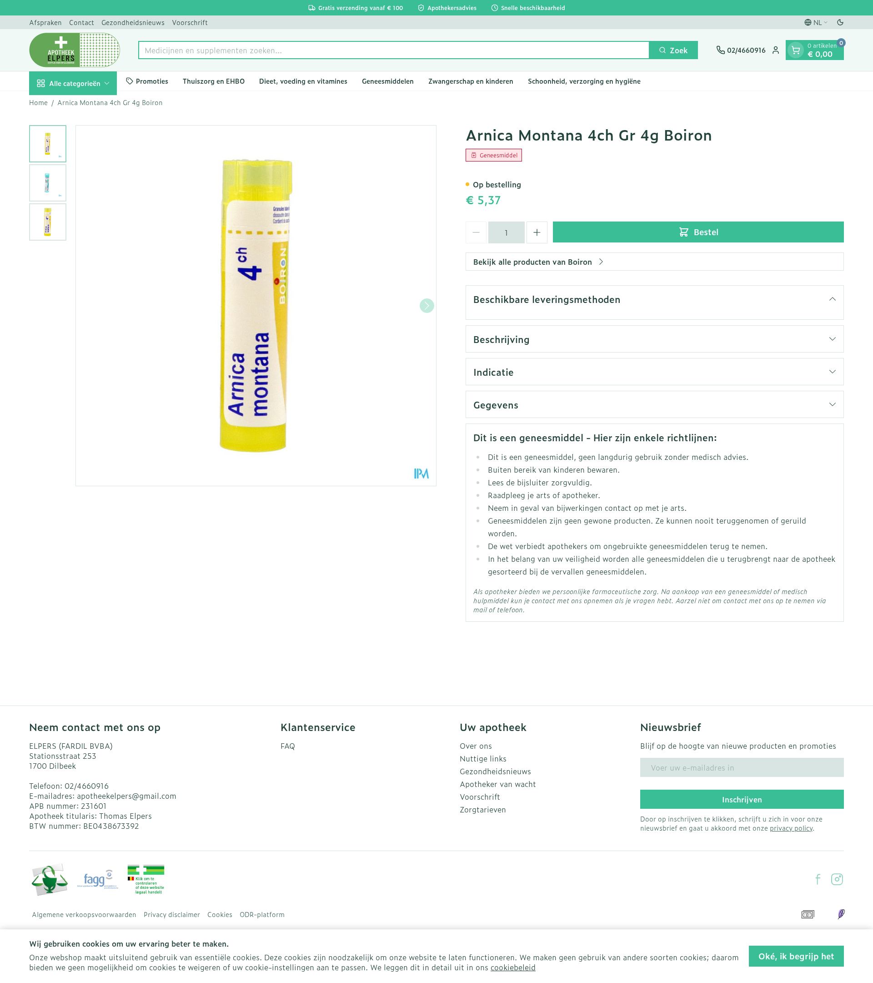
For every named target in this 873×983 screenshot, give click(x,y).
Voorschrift (190, 22)
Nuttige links (483, 758)
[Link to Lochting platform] (841, 914)
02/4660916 (87, 785)
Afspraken (45, 22)
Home (38, 102)
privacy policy (791, 827)
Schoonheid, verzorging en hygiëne (584, 81)
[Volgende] (427, 305)
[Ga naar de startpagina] (74, 50)
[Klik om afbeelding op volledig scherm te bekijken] (256, 306)
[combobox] (394, 50)
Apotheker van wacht (498, 784)
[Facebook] (818, 879)
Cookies (219, 914)
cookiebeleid (513, 967)
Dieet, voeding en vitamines (303, 81)
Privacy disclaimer (172, 914)
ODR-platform (262, 914)
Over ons (476, 746)
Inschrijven (742, 799)
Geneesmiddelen (388, 81)
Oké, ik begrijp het (796, 956)
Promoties (152, 81)
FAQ (288, 746)
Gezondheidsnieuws (133, 22)
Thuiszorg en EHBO (214, 81)
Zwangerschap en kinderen (470, 81)
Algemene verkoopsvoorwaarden (84, 914)
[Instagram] (837, 879)
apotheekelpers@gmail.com (126, 795)
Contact (81, 22)
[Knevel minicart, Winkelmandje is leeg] (796, 50)
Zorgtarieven (483, 809)
